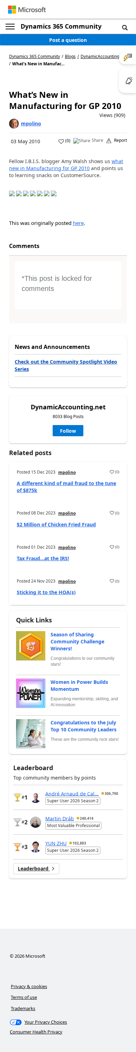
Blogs (70, 56)
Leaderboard (34, 868)
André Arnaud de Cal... (72, 793)
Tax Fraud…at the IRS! (43, 558)
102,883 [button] (79, 843)
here (78, 222)
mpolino (31, 123)
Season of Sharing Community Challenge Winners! (77, 641)
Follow (68, 431)
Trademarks (23, 1008)
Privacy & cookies (29, 986)
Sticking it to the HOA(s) (46, 592)
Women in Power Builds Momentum (79, 685)
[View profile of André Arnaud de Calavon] (35, 797)
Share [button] (97, 140)
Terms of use (24, 997)
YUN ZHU (56, 843)
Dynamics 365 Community (61, 26)
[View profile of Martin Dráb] (35, 822)
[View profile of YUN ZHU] (35, 847)
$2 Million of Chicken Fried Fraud (56, 524)
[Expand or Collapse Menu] (10, 26)
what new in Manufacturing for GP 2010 (66, 164)
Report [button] (120, 140)
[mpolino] (14, 124)
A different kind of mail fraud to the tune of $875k (66, 487)
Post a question (68, 40)
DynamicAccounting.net (104, 56)
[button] (125, 27)
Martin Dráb (59, 818)
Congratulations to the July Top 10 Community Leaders (83, 726)
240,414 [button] (86, 818)
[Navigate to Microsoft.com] (27, 10)
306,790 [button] (111, 793)
